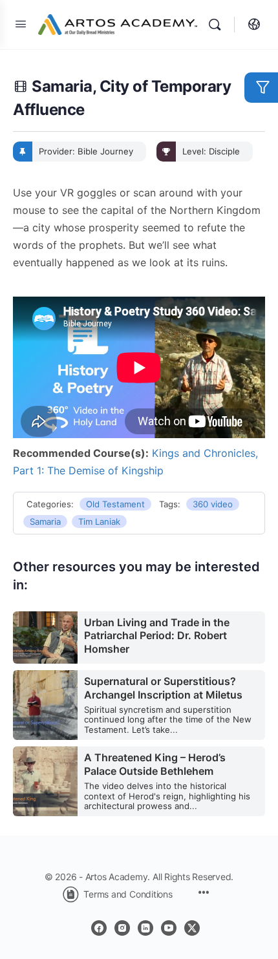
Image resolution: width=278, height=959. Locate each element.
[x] (192, 928)
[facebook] (99, 928)
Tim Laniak (99, 521)
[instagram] (122, 928)
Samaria (45, 521)
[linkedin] (145, 928)
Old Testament (115, 504)
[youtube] (168, 928)
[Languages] (251, 24)
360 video (213, 504)
